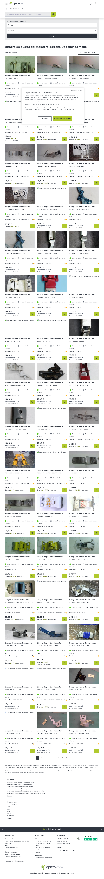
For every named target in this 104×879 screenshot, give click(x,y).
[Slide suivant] (101, 829)
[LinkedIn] (67, 851)
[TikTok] (74, 851)
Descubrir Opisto (11, 839)
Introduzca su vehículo (16, 21)
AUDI (8, 807)
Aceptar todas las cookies (62, 118)
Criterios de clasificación (43, 857)
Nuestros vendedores (12, 850)
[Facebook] (57, 851)
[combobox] (30, 14)
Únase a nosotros (11, 852)
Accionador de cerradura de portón (19, 789)
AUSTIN (9, 809)
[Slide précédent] (2, 829)
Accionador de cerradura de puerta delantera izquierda (26, 793)
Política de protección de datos (43, 844)
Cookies (38, 852)
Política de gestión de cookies (42, 849)
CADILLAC (10, 816)
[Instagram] (70, 851)
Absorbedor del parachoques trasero (19, 784)
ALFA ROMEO (12, 804)
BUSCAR (52, 36)
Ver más (9, 796)
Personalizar (45, 118)
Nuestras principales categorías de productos (17, 842)
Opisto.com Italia (62, 841)
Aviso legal (38, 855)
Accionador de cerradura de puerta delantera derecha (25, 791)
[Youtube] (64, 851)
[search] (53, 14)
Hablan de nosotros (11, 847)
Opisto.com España (63, 843)
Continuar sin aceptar (76, 90)
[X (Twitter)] (61, 851)
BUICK (9, 813)
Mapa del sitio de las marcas (14, 861)
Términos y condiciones (43, 841)
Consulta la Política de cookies (34, 113)
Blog (6, 845)
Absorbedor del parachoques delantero (20, 782)
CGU (36, 839)
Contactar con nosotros (13, 856)
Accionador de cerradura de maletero (20, 786)
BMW (8, 811)
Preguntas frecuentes (12, 854)
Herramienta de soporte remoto (16, 859)
